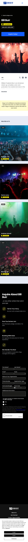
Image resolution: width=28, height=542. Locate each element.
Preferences (14, 538)
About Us (14, 512)
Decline (14, 535)
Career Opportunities (14, 517)
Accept (14, 532)
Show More (4, 91)
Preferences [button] (7, 528)
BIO (2, 77)
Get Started (14, 515)
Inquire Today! (13, 34)
